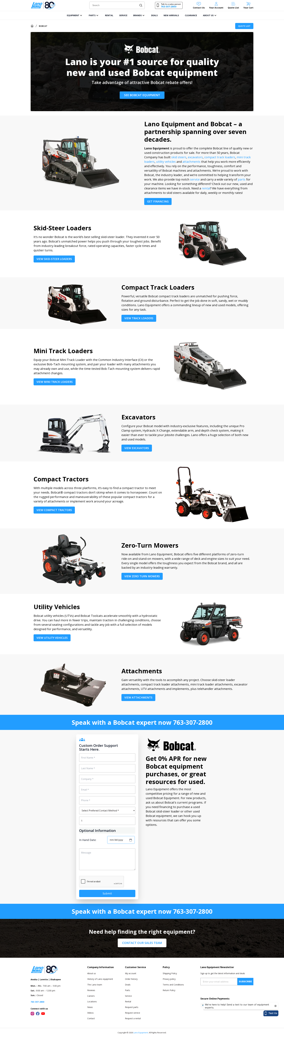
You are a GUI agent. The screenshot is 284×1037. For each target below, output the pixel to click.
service (195, 179)
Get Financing (158, 201)
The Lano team (94, 984)
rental (206, 188)
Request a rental (133, 1018)
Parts (127, 990)
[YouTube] (43, 1013)
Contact (91, 1018)
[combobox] (117, 5)
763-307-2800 (192, 722)
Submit (107, 893)
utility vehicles (166, 162)
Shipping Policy (170, 973)
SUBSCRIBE (245, 981)
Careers (91, 995)
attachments (191, 162)
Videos (90, 1012)
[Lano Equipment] (43, 5)
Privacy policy (169, 979)
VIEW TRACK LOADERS (138, 318)
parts (241, 179)
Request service (132, 1012)
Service (128, 995)
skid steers (178, 157)
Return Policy (169, 990)
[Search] (140, 5)
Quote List (244, 26)
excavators (195, 157)
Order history (131, 979)
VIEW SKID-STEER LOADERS (54, 259)
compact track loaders (219, 157)
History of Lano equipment (100, 979)
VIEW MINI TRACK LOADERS (55, 382)
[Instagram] (32, 1013)
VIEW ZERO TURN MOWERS (142, 576)
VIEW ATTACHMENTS (138, 697)
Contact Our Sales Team (142, 943)
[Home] (32, 25)
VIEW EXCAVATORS (136, 448)
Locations (92, 1001)
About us (91, 973)
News (90, 1007)
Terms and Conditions (173, 984)
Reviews (91, 990)
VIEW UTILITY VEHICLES (52, 638)
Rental (128, 1001)
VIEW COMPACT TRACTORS (54, 510)
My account (130, 973)
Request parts (131, 1007)
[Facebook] (37, 1013)
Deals (127, 984)
